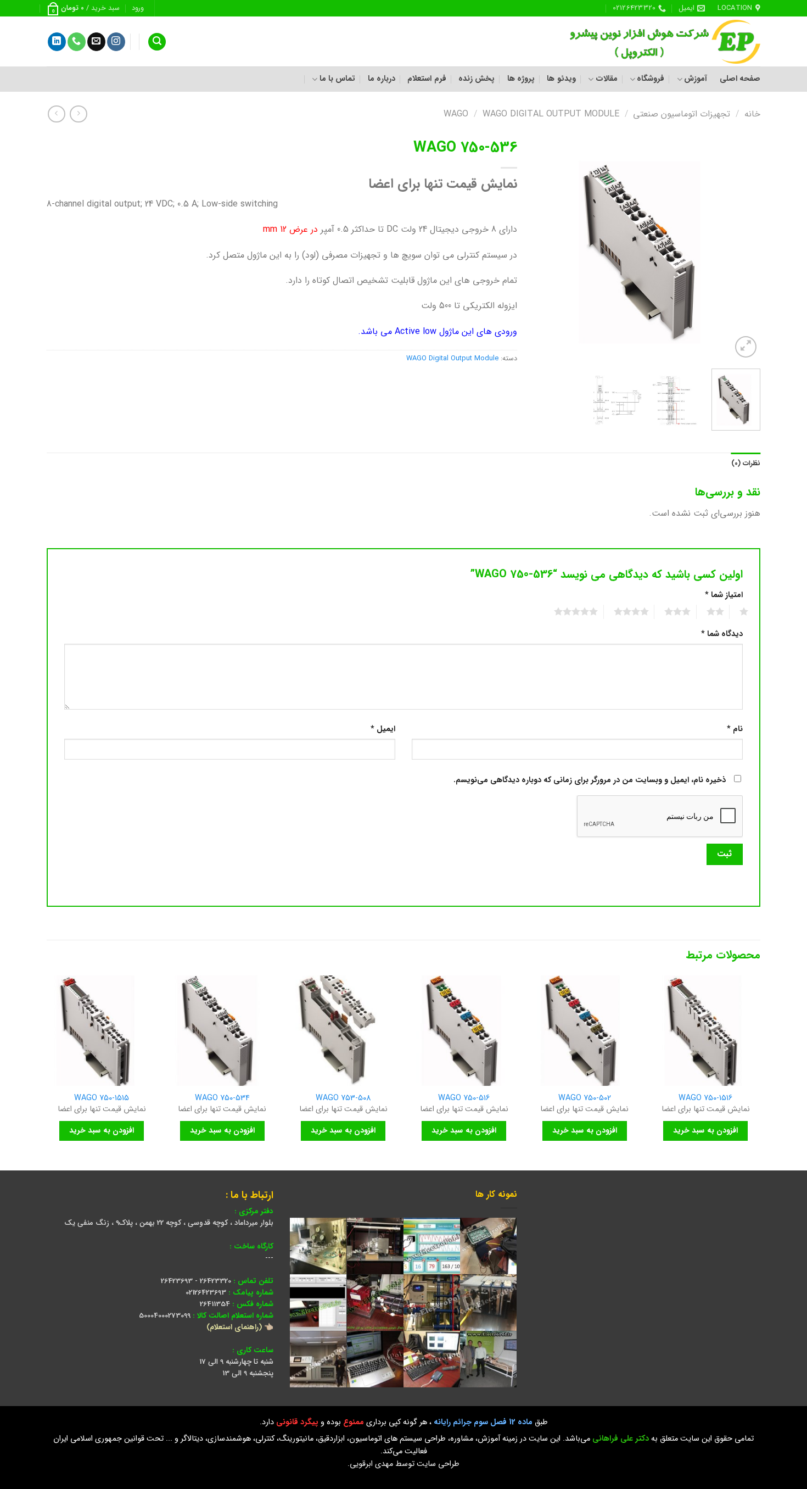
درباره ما (381, 79)
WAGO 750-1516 (705, 1099)
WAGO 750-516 (464, 1099)
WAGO (456, 114)
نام (735, 729)
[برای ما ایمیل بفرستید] (96, 41)
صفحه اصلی (740, 79)
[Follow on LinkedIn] (57, 41)
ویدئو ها (561, 79)
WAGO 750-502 (584, 1099)
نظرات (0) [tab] (745, 463)
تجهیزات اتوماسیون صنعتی (681, 114)
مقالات (606, 79)
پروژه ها (521, 79)
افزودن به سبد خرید (705, 1130)
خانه (752, 114)
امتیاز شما (724, 595)
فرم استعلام (426, 79)
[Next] (544, 247)
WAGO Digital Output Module (551, 114)
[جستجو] (157, 42)
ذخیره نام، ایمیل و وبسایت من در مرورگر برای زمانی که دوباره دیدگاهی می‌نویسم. (589, 780)
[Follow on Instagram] (116, 41)
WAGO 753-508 (343, 1099)
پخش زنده (476, 79)
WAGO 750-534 (222, 1099)
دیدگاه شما (722, 634)
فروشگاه (650, 79)
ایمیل (383, 729)
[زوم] (745, 347)
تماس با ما (337, 79)
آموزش (695, 79)
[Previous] (742, 247)
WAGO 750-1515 (101, 1099)
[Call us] (77, 41)
